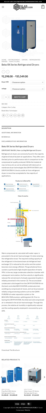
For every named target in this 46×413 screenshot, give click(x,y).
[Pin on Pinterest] (19, 115)
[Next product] (3, 71)
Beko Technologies (11, 111)
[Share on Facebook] (7, 115)
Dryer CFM (5, 82)
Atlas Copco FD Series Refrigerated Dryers (31, 392)
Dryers (24, 60)
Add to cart (20, 97)
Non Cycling (14, 61)
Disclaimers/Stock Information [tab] (14, 141)
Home (4, 60)
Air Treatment (14, 60)
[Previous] (1, 381)
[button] (3, 7)
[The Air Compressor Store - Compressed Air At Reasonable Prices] (23, 7)
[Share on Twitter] (11, 115)
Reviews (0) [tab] (6, 137)
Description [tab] (6, 128)
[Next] (44, 381)
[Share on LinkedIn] (23, 115)
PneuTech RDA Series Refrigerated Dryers (9, 392)
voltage (4, 88)
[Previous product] (7, 71)
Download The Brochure (11, 350)
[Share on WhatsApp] (3, 115)
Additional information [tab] (11, 132)
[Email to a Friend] (15, 115)
